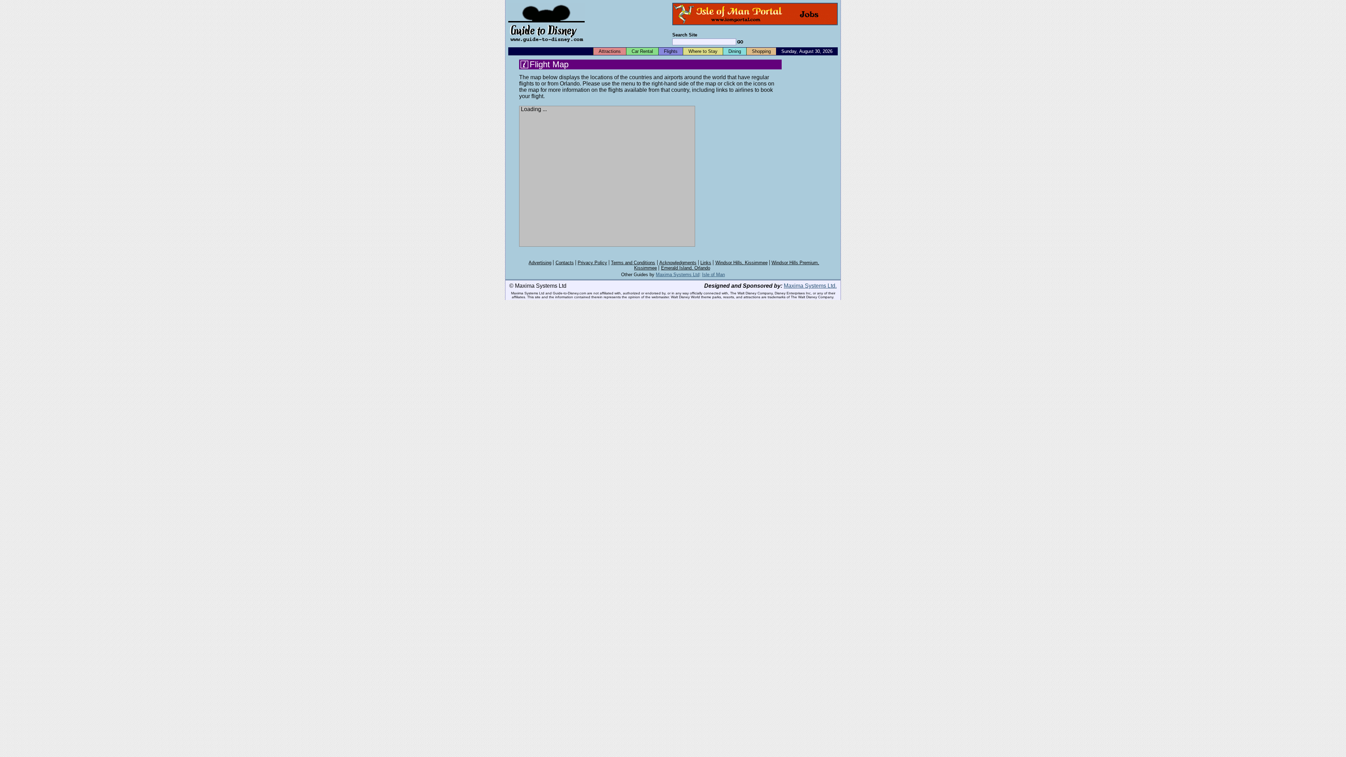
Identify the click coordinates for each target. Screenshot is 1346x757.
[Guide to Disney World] (546, 45)
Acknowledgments (677, 262)
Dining (734, 51)
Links (705, 262)
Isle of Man (713, 274)
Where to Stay (703, 51)
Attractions (610, 51)
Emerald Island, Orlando (685, 268)
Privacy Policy (592, 262)
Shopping (761, 51)
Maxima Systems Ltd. (810, 286)
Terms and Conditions (633, 262)
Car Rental (642, 51)
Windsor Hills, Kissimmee (741, 262)
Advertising (540, 262)
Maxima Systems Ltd (677, 274)
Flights (671, 51)
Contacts (565, 262)
